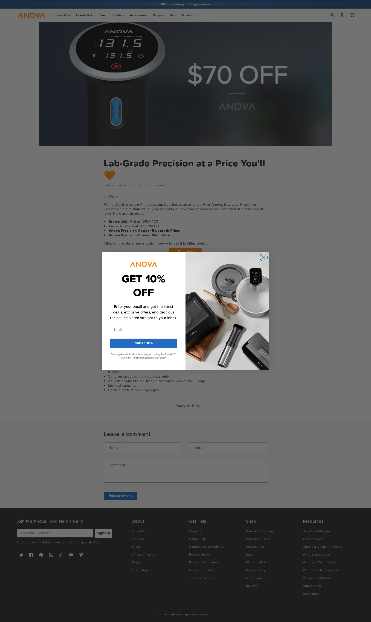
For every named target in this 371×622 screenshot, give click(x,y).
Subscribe (144, 343)
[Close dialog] (264, 257)
